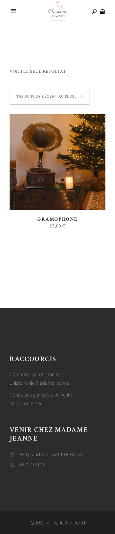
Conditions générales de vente (41, 395)
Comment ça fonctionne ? (36, 374)
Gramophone (57, 219)
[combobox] (49, 97)
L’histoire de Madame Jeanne (39, 383)
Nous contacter (26, 403)
